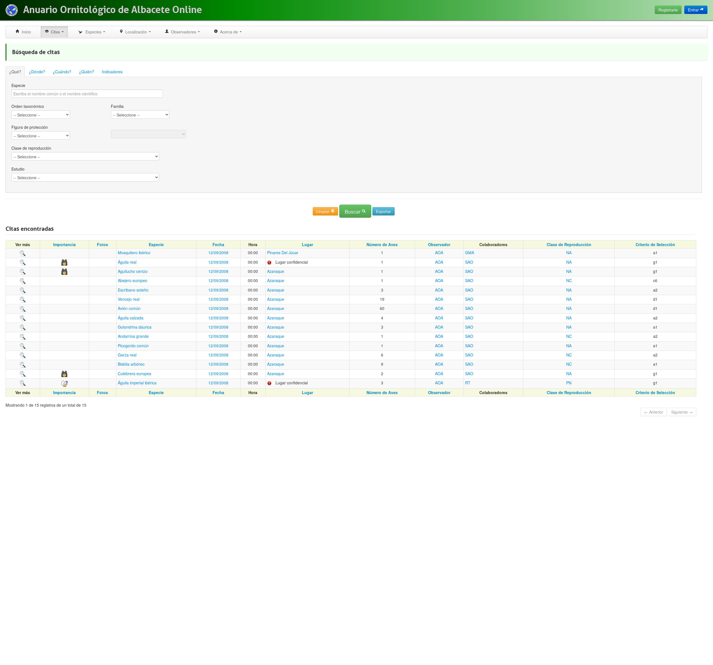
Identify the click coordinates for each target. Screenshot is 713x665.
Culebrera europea (134, 373)
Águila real (127, 262)
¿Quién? (86, 71)
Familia (117, 106)
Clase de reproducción (31, 148)
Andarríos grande (133, 336)
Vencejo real (129, 299)
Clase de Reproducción (569, 244)
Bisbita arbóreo (131, 364)
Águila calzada (130, 318)
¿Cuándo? (62, 71)
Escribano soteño (133, 290)
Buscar (353, 211)
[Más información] (22, 252)
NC (569, 280)
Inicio (25, 32)
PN (569, 382)
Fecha (218, 244)
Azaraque (275, 271)
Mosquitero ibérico (134, 252)
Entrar (694, 10)
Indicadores (112, 71)
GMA (469, 252)
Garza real (127, 355)
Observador (439, 244)
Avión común (129, 308)
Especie (18, 85)
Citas (55, 32)
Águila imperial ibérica (137, 382)
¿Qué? (15, 71)
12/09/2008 (218, 252)
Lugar (307, 244)
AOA (439, 252)
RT (467, 382)
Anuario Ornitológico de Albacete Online (112, 9)
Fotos (102, 244)
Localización (135, 32)
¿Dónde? (37, 71)
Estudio (18, 169)
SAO (469, 262)
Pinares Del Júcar (282, 252)
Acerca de (228, 32)
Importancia (64, 244)
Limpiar (323, 211)
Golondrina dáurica (135, 327)
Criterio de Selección (655, 244)
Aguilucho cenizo (133, 271)
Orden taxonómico (27, 106)
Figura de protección (29, 127)
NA (569, 252)
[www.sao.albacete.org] (12, 10)
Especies (92, 32)
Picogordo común (133, 345)
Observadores (183, 32)
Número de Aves (382, 244)
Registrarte (668, 10)
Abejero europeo (132, 280)
